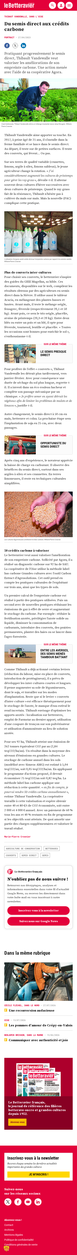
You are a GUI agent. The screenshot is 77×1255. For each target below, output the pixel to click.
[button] (6, 1248)
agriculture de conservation (23, 848)
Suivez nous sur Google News (38, 921)
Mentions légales (13, 1234)
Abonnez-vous (17, 1122)
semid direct (29, 855)
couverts (11, 855)
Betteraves (51, 848)
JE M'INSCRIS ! (38, 1174)
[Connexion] (61, 5)
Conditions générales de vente (20, 1244)
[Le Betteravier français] (19, 5)
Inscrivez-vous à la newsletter (38, 910)
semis (45, 855)
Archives (9, 1229)
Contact (8, 1225)
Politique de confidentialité (18, 1239)
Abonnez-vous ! (13, 1220)
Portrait (9, 37)
